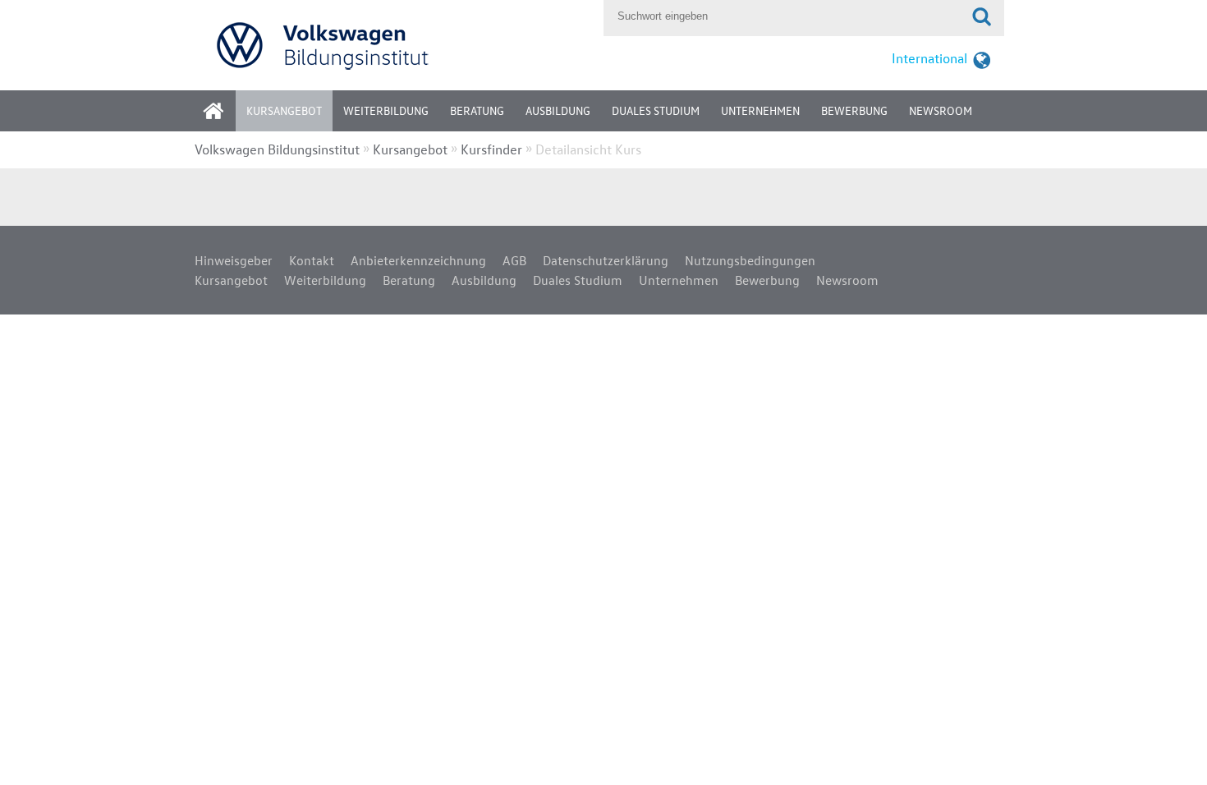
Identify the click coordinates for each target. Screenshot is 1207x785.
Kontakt (311, 260)
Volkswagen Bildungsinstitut (277, 149)
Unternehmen (760, 110)
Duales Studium (656, 110)
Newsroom (940, 110)
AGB (514, 260)
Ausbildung (557, 110)
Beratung (477, 110)
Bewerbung (854, 110)
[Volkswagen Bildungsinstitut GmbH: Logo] (395, 45)
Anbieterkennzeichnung (418, 260)
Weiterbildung (386, 110)
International (929, 58)
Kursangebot (284, 110)
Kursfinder (491, 149)
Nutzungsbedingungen (750, 260)
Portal (226, 116)
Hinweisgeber (234, 260)
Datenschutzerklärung (605, 260)
